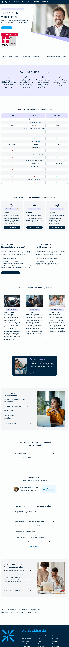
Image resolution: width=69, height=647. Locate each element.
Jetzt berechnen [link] (7, 27)
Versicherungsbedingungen (53, 56)
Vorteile (10, 56)
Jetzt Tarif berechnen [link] (12, 227)
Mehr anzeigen (33, 546)
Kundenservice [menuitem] (52, 2)
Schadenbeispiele (26, 56)
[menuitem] (60, 2)
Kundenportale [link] (34, 372)
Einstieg (4, 56)
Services (64, 56)
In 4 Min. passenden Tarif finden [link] (10, 273)
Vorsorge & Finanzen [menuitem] (36, 2)
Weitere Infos (36, 56)
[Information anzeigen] (40, 122)
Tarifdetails (16, 56)
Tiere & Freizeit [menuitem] (23, 2)
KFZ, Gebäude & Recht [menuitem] (16, 2)
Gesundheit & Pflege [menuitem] (30, 2)
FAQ (43, 56)
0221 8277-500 (23, 574)
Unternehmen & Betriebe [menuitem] (45, 2)
